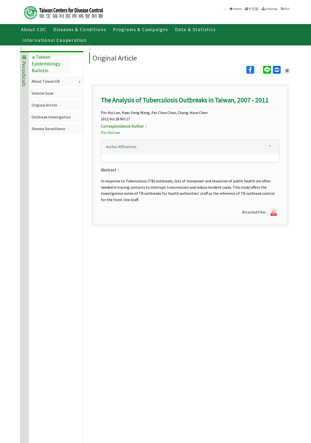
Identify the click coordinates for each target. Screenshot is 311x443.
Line (267, 70)
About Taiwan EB (46, 81)
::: (21, 48)
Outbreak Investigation (51, 117)
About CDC (33, 29)
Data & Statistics (195, 29)
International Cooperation (54, 40)
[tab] (190, 147)
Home (237, 9)
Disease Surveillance (48, 128)
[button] (190, 147)
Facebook (254, 70)
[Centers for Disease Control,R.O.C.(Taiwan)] (63, 12)
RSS (287, 9)
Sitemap (272, 9)
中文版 (253, 8)
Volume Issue (42, 93)
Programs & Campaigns (140, 29)
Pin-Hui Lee (110, 132)
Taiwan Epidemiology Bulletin (46, 64)
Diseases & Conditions (79, 29)
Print (277, 70)
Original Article (44, 105)
